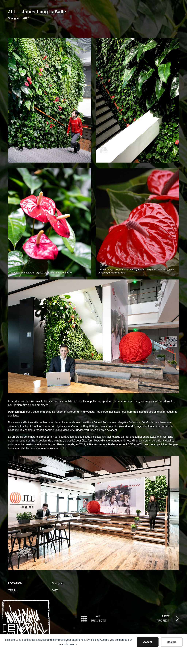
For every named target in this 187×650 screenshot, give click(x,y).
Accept (147, 641)
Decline (171, 641)
